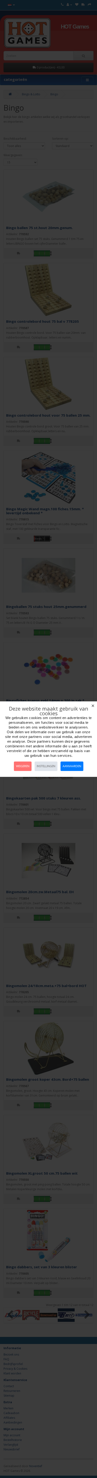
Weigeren (22, 766)
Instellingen (46, 766)
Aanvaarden (72, 766)
